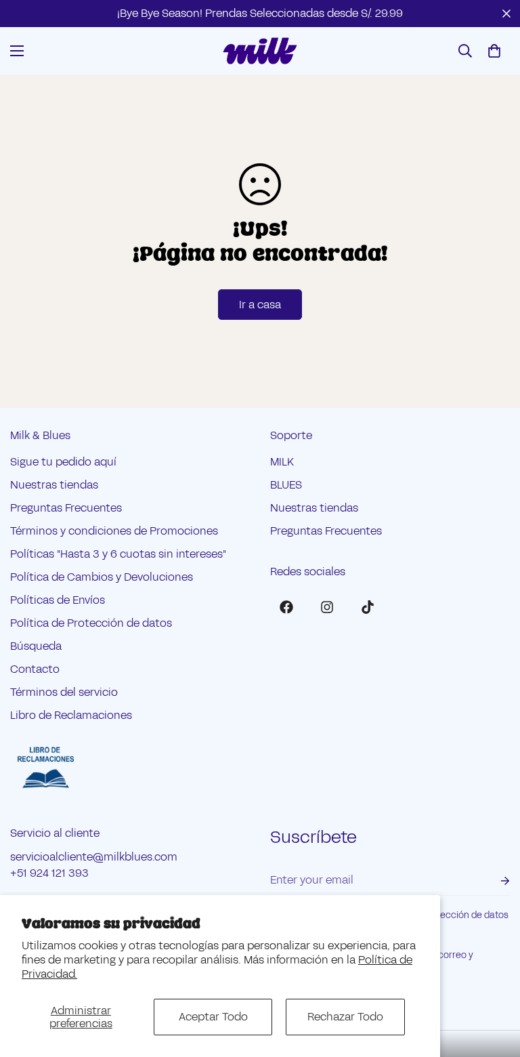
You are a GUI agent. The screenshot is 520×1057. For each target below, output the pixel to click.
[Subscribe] (494, 880)
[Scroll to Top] (493, 983)
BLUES (286, 485)
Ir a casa (260, 304)
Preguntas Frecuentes (66, 508)
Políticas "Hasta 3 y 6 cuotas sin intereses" (118, 554)
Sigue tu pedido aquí (63, 462)
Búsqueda (36, 646)
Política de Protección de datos (91, 623)
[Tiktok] (367, 607)
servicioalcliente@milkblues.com (93, 857)
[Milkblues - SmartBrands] (260, 51)
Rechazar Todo (345, 1016)
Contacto (35, 669)
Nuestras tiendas (54, 485)
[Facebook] (286, 607)
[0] (494, 50)
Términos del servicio (64, 692)
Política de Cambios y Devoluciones (101, 577)
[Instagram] (327, 607)
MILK (282, 462)
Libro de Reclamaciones (71, 715)
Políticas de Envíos (57, 600)
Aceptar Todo (213, 1016)
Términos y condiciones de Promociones (114, 531)
